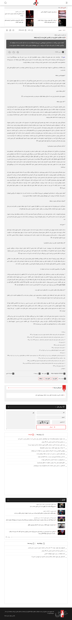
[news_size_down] (9, 52)
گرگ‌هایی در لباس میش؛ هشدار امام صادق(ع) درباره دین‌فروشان (49, 466)
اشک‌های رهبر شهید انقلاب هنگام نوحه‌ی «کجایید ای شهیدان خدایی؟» (48, 557)
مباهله (40, 379)
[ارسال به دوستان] (13, 30)
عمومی (60, 30)
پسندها (36, 373)
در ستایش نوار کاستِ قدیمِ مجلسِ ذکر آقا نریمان (53, 442)
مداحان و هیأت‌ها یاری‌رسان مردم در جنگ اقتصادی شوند (51, 457)
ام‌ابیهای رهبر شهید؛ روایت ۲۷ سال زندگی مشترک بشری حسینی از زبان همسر (46, 548)
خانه (64, 30)
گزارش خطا (44, 373)
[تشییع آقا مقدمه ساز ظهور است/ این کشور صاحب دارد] (61, 505)
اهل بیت (55, 379)
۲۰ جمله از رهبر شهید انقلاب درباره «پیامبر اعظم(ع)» (52, 448)
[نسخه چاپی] (7, 30)
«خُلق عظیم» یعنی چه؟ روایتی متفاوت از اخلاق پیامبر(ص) (51, 463)
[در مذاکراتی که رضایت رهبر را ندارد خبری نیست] (30, 14)
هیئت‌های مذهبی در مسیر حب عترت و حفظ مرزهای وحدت (51, 454)
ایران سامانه (6, 616)
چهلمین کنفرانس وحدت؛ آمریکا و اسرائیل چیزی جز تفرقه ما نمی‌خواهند (48, 451)
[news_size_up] (18, 52)
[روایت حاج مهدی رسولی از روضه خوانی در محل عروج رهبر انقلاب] (62, 22)
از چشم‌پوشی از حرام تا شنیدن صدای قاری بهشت (53, 460)
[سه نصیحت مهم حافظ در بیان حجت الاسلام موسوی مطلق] (61, 525)
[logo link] (36, 2)
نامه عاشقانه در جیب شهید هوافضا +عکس (54, 554)
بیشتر (9, 537)
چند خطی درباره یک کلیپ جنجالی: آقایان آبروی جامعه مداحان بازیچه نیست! (46, 445)
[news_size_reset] (14, 52)
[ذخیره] (10, 30)
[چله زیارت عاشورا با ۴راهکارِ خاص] (62, 14)
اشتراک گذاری (9, 373)
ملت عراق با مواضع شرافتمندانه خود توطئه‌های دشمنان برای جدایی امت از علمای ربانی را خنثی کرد (41, 439)
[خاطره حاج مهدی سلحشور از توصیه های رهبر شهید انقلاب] (30, 22)
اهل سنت (47, 379)
